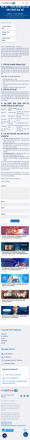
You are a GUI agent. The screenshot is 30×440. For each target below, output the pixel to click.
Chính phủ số (7, 357)
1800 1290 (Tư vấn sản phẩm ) (13, 374)
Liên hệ (3, 343)
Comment (3, 186)
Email (3, 207)
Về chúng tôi (4, 336)
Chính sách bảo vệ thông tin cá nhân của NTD (13, 425)
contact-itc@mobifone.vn (12, 378)
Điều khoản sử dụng (6, 422)
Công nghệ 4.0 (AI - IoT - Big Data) (13, 360)
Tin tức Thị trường (18, 13)
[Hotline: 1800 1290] (25, 434)
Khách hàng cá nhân (9, 363)
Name (3, 201)
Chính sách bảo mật (6, 424)
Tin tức (3, 338)
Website (3, 214)
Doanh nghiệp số (8, 353)
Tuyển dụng (4, 340)
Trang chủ (9, 13)
